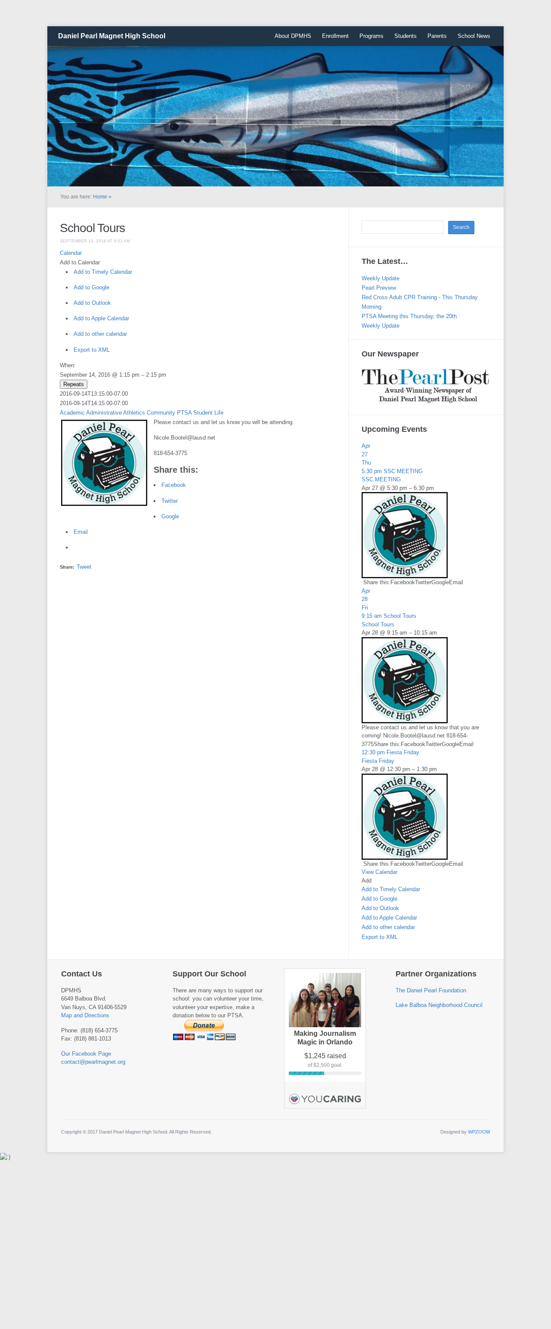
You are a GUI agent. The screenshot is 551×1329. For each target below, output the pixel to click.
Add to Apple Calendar (101, 318)
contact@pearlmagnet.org (93, 1062)
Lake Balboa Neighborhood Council (439, 1005)
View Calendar (379, 872)
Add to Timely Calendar (103, 272)
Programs (371, 36)
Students (405, 36)
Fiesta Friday (378, 761)
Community (161, 412)
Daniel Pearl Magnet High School (111, 36)
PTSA (184, 412)
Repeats (73, 384)
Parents (437, 36)
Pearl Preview (379, 288)
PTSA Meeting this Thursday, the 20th (409, 316)
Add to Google (91, 287)
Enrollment (335, 36)
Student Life (208, 412)
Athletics (134, 412)
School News (474, 36)
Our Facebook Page (86, 1053)
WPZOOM (479, 1131)
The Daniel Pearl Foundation (431, 990)
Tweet (84, 567)
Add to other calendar (100, 334)
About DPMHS (293, 36)
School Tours (92, 228)
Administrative (104, 412)
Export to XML (92, 350)
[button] (80, 262)
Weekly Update (380, 278)
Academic (72, 412)
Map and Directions (85, 1015)
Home (100, 197)
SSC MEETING (381, 479)
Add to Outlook (92, 303)
